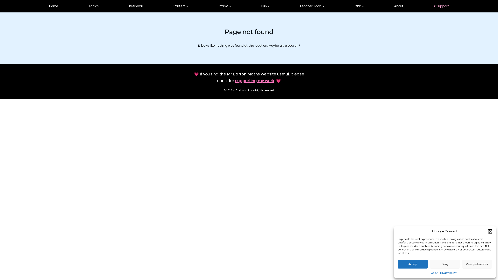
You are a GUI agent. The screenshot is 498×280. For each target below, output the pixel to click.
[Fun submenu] (268, 6)
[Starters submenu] (187, 6)
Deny (445, 264)
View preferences (477, 264)
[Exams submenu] (230, 6)
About (434, 273)
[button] (490, 231)
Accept (412, 264)
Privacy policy (448, 273)
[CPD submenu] (363, 6)
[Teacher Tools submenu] (323, 6)
